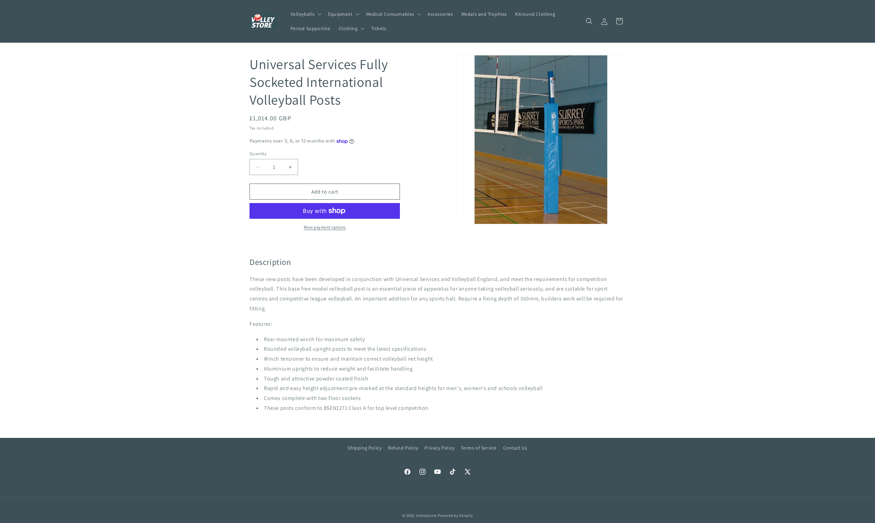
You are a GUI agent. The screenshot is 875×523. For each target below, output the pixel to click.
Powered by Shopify (455, 515)
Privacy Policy (439, 448)
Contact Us (515, 448)
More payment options (325, 227)
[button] (305, 14)
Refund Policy (403, 448)
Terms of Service (479, 448)
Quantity (258, 154)
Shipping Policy (364, 448)
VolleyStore (426, 515)
